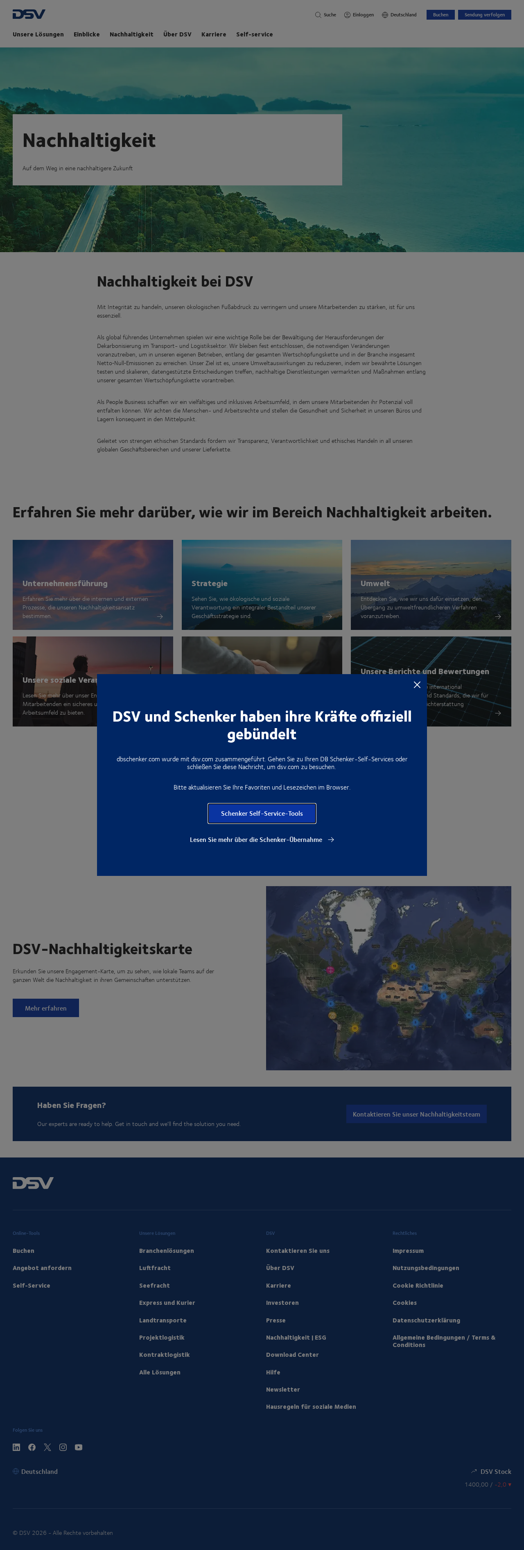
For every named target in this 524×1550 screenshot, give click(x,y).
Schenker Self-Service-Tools (262, 813)
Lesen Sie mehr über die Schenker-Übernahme (257, 839)
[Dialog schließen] (417, 684)
